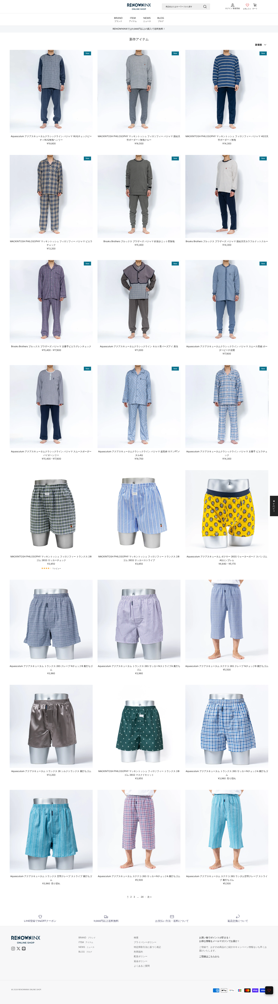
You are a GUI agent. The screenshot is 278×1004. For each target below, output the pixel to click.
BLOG (160, 20)
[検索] (205, 7)
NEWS (147, 20)
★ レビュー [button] (274, 506)
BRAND (118, 20)
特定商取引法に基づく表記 (147, 947)
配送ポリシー (140, 956)
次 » (149, 896)
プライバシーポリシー (145, 942)
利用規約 (138, 951)
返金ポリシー (140, 961)
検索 (136, 937)
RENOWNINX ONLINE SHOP (29, 989)
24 (142, 896)
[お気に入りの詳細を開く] (269, 990)
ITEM (133, 20)
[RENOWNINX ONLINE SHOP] (139, 6)
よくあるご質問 (142, 965)
